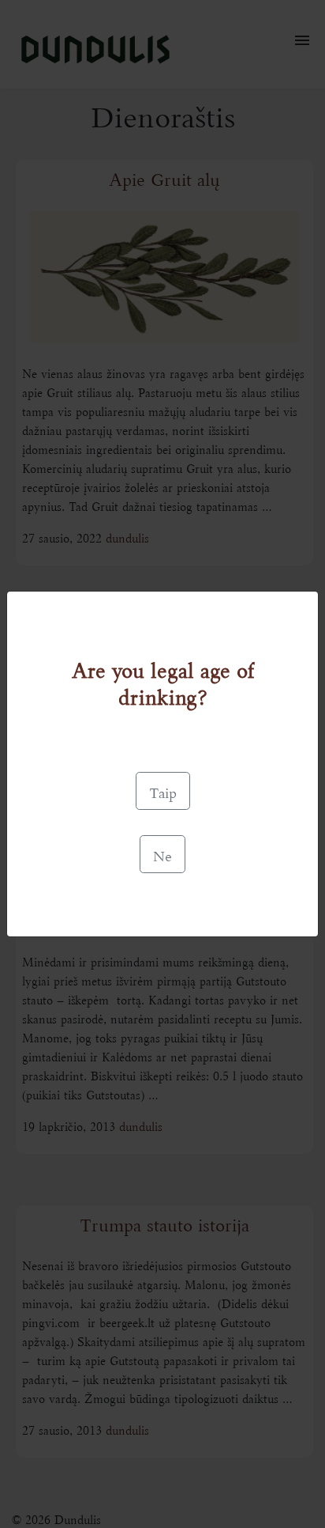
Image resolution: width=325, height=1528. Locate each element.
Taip (163, 791)
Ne (162, 854)
